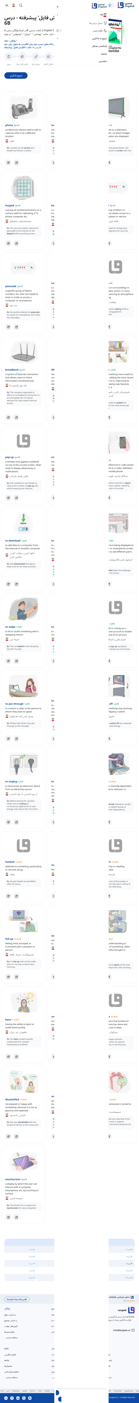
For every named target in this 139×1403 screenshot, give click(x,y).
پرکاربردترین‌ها (9, 1331)
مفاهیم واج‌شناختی (11, 1371)
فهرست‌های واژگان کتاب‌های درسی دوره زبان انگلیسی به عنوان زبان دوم (37, 44)
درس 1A (32, 1249)
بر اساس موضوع (10, 1320)
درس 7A (32, 1270)
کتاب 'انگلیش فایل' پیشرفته (17, 47)
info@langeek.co (121, 1330)
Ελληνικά (16, 1391)
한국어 (32, 1391)
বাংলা (2, 1391)
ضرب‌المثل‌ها (103, 1371)
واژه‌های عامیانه (104, 1354)
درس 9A (32, 1277)
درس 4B (129, 1256)
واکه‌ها (6, 1360)
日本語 (47, 1391)
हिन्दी (109, 1391)
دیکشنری (103, 61)
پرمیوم (104, 53)
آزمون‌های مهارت (10, 1326)
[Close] (57, 6)
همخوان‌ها (8, 1366)
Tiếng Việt (117, 1391)
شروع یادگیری (16, 75)
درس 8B (129, 1270)
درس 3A (32, 1256)
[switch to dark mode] (58, 30)
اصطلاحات (103, 1348)
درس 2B (129, 1249)
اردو (8, 1391)
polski (25, 1391)
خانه (6, 40)
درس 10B (128, 1277)
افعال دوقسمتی (104, 1366)
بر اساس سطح (10, 1314)
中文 (40, 1391)
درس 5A (32, 1263)
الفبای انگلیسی (10, 1354)
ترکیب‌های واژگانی (105, 1360)
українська (129, 1391)
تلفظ (6, 1348)
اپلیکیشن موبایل (99, 45)
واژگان (13, 40)
